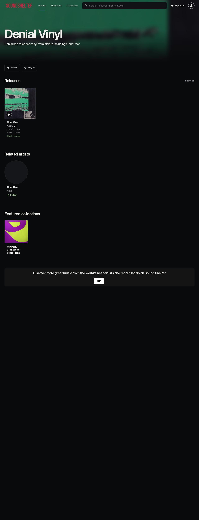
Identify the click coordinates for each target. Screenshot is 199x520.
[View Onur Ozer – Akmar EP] (20, 103)
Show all (189, 80)
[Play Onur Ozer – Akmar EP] (9, 115)
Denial (10, 129)
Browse (42, 5)
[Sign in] (191, 5)
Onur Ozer (13, 122)
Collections (72, 5)
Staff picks (56, 5)
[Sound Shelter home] (19, 5)
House (9, 133)
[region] (99, 112)
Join (99, 281)
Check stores (13, 136)
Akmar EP (11, 126)
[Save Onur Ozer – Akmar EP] (31, 115)
